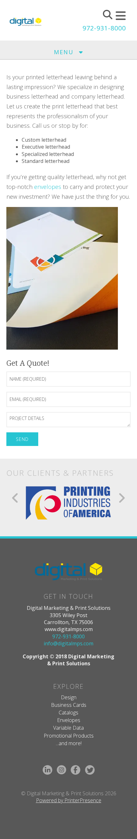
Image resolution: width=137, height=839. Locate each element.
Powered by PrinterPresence (68, 800)
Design (68, 697)
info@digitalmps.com (68, 643)
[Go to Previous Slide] (15, 498)
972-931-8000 (104, 28)
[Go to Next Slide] (122, 498)
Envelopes (68, 720)
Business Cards (68, 704)
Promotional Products (69, 735)
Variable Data (68, 727)
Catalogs (68, 712)
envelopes (47, 186)
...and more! (69, 743)
